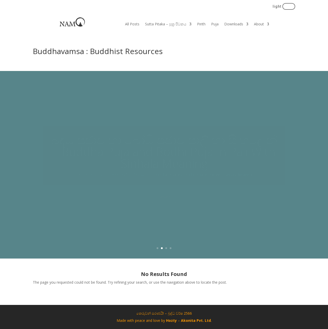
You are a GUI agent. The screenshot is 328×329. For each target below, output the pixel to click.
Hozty (171, 320)
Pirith (201, 24)
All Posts (132, 24)
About (259, 24)
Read (164, 224)
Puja (215, 24)
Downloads (233, 24)
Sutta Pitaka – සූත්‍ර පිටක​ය (165, 24)
